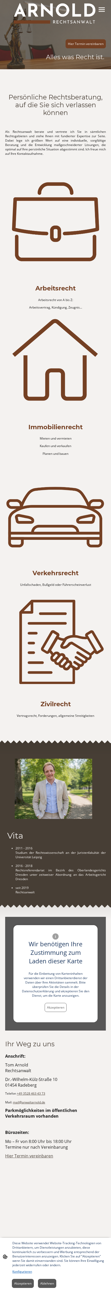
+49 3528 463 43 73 (31, 1093)
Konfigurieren (22, 1271)
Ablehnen (47, 1283)
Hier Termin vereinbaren (86, 44)
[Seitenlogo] (55, 13)
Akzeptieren (55, 1007)
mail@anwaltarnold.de (29, 1102)
